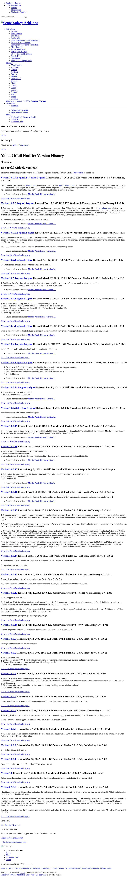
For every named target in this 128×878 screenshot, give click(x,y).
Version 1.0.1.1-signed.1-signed (16, 362)
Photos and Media (18, 49)
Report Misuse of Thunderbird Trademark (83, 868)
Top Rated (15, 36)
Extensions (10, 29)
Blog (8, 855)
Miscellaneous (16, 47)
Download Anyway (22, 198)
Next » (15, 825)
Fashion (14, 76)
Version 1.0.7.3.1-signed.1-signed (17, 203)
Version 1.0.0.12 (9, 592)
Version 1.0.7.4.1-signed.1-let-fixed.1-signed (23, 177)
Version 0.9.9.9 (8, 787)
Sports (13, 97)
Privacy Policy (7, 868)
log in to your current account (14, 842)
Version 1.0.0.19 (9, 426)
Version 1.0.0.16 (9, 492)
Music (13, 83)
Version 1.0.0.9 (8, 638)
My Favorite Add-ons (19, 112)
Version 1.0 (6, 773)
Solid (13, 94)
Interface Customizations (20, 42)
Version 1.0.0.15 (9, 510)
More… (9, 115)
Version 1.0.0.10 (9, 624)
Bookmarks (15, 38)
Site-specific (16, 58)
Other (13, 88)
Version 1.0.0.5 (8, 696)
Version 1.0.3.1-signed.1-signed (16, 326)
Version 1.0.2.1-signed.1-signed (16, 344)
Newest (14, 70)
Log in (17, 3)
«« (2, 825)
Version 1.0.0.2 (8, 745)
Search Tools (16, 56)
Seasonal (14, 92)
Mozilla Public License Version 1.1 (42, 194)
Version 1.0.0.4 (8, 710)
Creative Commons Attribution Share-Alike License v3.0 (23, 875)
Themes (9, 63)
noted (22, 872)
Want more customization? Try (26, 101)
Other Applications (13, 5)
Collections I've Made (19, 110)
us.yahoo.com (30, 185)
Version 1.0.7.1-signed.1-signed (16, 260)
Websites (14, 99)
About (8, 853)
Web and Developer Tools (21, 61)
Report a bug (106, 868)
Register (9, 3)
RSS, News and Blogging (21, 54)
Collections (10, 103)
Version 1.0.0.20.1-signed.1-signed (18, 408)
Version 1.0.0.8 (8, 652)
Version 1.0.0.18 (9, 446)
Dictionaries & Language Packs (23, 117)
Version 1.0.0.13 (9, 574)
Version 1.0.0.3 (8, 729)
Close (3, 135)
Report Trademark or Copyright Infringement (33, 868)
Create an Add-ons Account (12, 838)
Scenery (14, 90)
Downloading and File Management (25, 40)
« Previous (8, 825)
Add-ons (30, 23)
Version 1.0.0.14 (9, 555)
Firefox (14, 8)
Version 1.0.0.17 (9, 469)
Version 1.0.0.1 (8, 759)
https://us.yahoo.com (67, 185)
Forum (8, 860)
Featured (14, 31)
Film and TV (16, 79)
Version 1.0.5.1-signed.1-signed (16, 278)
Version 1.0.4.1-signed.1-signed (16, 298)
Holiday (14, 81)
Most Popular (16, 33)
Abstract (14, 72)
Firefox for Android (18, 12)
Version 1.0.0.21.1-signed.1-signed (18, 387)
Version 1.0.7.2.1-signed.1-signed (17, 232)
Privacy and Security (19, 52)
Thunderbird (16, 10)
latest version (78, 173)
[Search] (26, 17)
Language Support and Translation (24, 45)
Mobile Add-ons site (21, 145)
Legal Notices (58, 868)
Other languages (7, 864)
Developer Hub (17, 121)
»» (19, 825)
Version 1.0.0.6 (8, 673)
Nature (13, 85)
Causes (14, 74)
